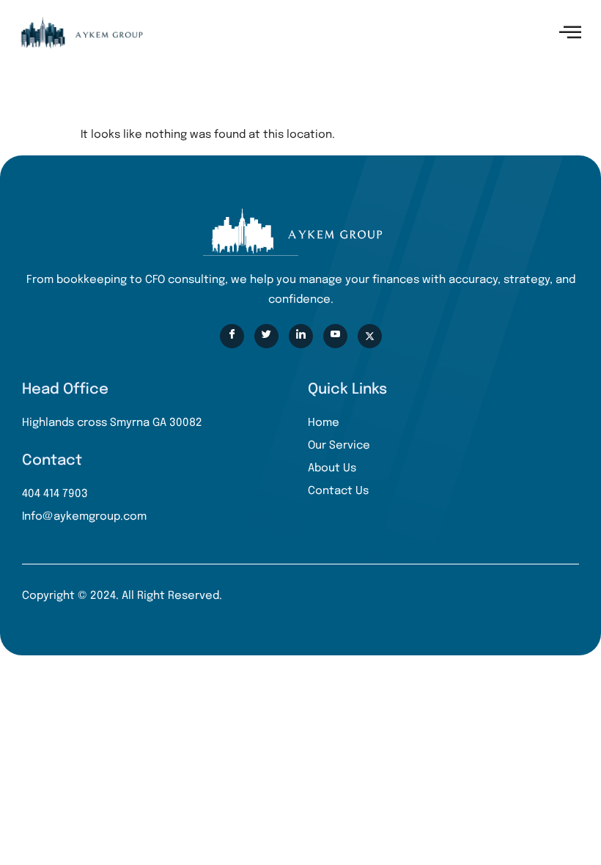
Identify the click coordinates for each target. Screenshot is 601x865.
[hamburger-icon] (569, 33)
